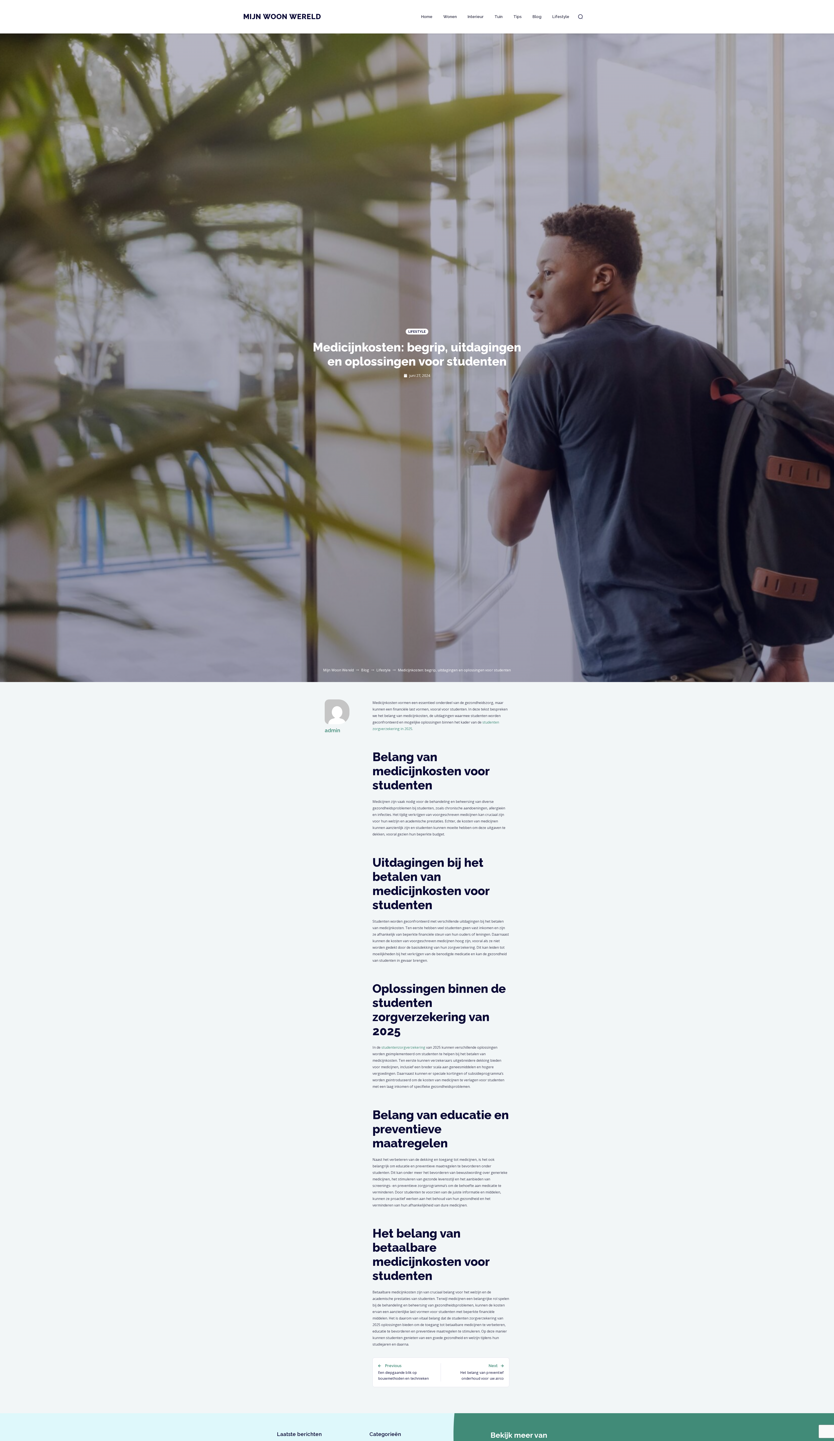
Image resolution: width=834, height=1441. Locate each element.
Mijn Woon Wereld (282, 16)
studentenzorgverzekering (403, 1047)
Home (426, 16)
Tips (517, 16)
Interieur (476, 16)
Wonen (450, 16)
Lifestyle (560, 16)
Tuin (499, 16)
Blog (537, 16)
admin (332, 730)
